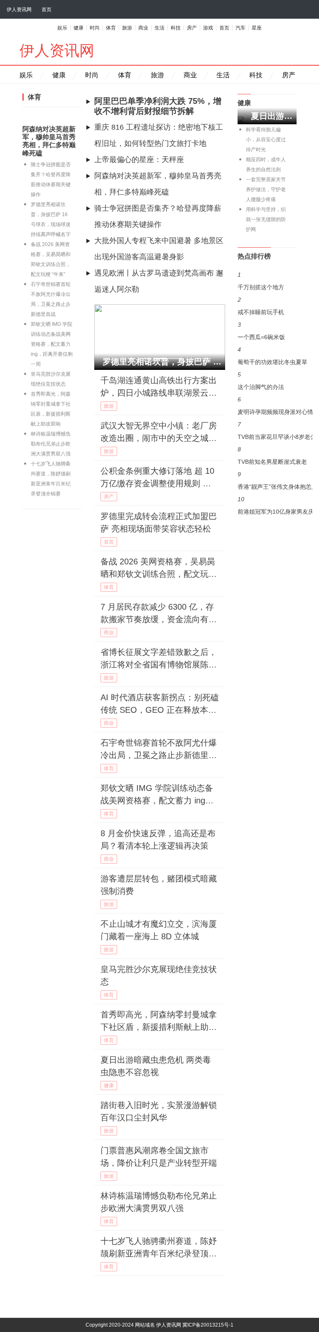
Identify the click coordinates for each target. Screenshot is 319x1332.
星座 (257, 28)
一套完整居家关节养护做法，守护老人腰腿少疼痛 (266, 189)
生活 (159, 28)
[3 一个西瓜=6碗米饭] (267, 308)
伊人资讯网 (19, 9)
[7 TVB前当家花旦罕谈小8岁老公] (267, 374)
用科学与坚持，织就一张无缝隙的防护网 (266, 219)
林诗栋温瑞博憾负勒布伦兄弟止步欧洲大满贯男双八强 (51, 444)
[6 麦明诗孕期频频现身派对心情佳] (267, 358)
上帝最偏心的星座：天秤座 (139, 159)
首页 (47, 9)
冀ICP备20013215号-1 (207, 1325)
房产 (192, 28)
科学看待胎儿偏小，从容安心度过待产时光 (266, 140)
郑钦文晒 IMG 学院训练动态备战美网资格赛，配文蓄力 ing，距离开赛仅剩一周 (52, 344)
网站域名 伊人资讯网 (158, 1325)
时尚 (95, 28)
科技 (176, 28)
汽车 (240, 28)
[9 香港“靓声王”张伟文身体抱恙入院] (267, 407)
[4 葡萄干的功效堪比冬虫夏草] (267, 324)
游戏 (208, 28)
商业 (143, 28)
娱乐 (62, 28)
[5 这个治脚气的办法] (267, 341)
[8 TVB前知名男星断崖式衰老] (267, 391)
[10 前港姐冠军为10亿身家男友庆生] (267, 424)
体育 (111, 28)
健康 (78, 28)
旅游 (127, 28)
